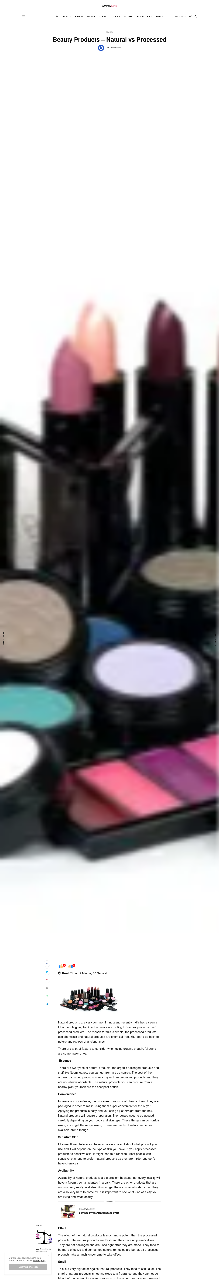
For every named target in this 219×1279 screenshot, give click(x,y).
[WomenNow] (109, 5)
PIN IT (91, 996)
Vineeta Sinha (115, 47)
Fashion (91, 1209)
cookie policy (39, 1260)
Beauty (109, 32)
